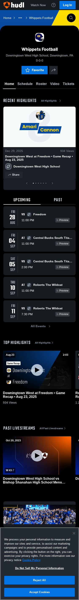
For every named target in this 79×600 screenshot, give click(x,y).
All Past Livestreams (51, 428)
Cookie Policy (31, 560)
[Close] (74, 533)
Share (15, 174)
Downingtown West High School (36, 166)
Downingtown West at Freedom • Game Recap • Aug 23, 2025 (39, 158)
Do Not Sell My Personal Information (39, 568)
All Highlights (49, 101)
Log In (67, 5)
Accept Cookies (39, 592)
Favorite (38, 70)
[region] (39, 563)
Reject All (39, 580)
